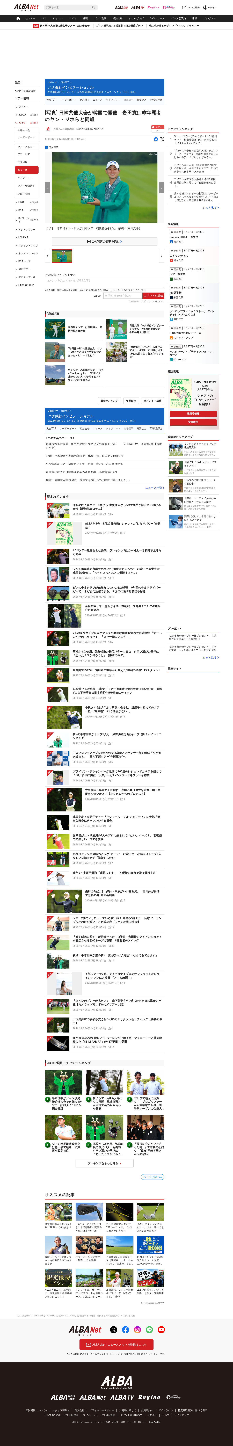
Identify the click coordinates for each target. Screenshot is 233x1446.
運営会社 (80, 1410)
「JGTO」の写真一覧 (56, 1315)
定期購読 (193, 422)
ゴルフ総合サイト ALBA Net (29, 1315)
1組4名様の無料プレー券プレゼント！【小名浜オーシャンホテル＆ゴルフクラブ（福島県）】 (192, 648)
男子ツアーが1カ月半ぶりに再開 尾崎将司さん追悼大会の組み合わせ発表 (107, 1103)
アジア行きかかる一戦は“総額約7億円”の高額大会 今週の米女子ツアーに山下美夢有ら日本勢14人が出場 (196, 168)
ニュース (22, 170)
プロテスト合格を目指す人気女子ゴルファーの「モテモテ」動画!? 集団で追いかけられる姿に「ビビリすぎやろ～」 (196, 154)
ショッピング (136, 18)
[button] (104, 511)
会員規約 (146, 1410)
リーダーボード (26, 137)
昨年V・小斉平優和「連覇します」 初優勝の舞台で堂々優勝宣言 (114, 872)
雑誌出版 (118, 18)
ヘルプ (165, 1415)
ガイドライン (165, 1410)
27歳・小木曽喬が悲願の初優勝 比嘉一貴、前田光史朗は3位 (84, 455)
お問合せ (152, 1415)
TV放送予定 (156, 99)
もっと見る (210, 207)
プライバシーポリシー (101, 1410)
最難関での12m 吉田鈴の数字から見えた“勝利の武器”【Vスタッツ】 (117, 670)
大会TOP (51, 99)
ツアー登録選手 (26, 186)
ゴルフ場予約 (178, 18)
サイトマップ (181, 1415)
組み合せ (85, 99)
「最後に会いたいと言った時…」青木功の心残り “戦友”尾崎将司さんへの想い (149, 1149)
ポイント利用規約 (130, 1415)
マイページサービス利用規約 (99, 1415)
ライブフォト (25, 178)
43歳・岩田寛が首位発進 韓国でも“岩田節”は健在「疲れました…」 (88, 480)
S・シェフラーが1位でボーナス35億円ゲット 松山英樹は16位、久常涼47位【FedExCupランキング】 (195, 139)
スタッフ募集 (60, 1410)
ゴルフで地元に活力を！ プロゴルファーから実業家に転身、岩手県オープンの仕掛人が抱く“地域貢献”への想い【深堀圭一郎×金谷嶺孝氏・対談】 (148, 1108)
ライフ (72, 18)
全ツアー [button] (30, 18)
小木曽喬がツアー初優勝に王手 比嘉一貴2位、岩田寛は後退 (84, 464)
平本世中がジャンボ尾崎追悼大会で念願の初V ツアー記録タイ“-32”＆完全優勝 (68, 1103)
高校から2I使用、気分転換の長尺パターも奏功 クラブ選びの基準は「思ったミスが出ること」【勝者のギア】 (108, 1150)
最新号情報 (193, 413)
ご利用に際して (127, 1410)
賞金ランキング (109, 400)
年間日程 (22, 162)
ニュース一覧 (153, 487)
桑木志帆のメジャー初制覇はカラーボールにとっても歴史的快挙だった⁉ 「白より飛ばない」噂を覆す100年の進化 (196, 196)
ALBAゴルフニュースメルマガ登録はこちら (119, 1344)
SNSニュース (157, 18)
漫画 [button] (85, 18)
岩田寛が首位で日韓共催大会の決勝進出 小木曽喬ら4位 (81, 472)
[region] (27, 194)
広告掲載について (35, 1410)
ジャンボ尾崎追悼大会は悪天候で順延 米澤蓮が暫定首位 (66, 1147)
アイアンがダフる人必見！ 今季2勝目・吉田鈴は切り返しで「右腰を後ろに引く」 (196, 182)
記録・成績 (24, 193)
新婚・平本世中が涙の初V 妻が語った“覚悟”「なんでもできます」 (115, 955)
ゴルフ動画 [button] (100, 18)
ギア (44, 18)
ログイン (212, 7)
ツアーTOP (24, 154)
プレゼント (209, 18)
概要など (142, 99)
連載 (194, 18)
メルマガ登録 (193, 7)
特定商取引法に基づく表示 (192, 1410)
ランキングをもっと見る (103, 1163)
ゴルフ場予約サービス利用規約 (61, 1415)
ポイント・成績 (152, 400)
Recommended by (149, 1303)
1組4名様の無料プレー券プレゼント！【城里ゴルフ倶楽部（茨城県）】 (192, 637)
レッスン (58, 18)
